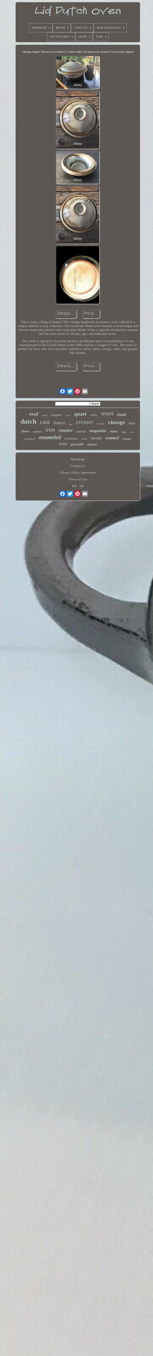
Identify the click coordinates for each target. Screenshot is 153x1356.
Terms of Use (78, 479)
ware (63, 443)
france (59, 422)
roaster (66, 430)
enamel (112, 437)
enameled (50, 437)
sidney (114, 431)
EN (74, 486)
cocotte (100, 423)
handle (96, 438)
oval (33, 414)
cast (45, 421)
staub (121, 414)
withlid (81, 432)
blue (132, 423)
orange (127, 438)
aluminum (71, 438)
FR (81, 486)
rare (70, 424)
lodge (124, 432)
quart (80, 414)
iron (50, 429)
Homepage (78, 459)
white (94, 415)
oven (107, 413)
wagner (56, 415)
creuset (84, 422)
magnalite (97, 430)
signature (29, 438)
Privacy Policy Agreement (78, 472)
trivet (132, 432)
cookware (37, 431)
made (44, 415)
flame (25, 431)
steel (68, 415)
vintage (116, 422)
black (84, 438)
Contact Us (77, 466)
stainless (92, 444)
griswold (77, 444)
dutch (28, 421)
